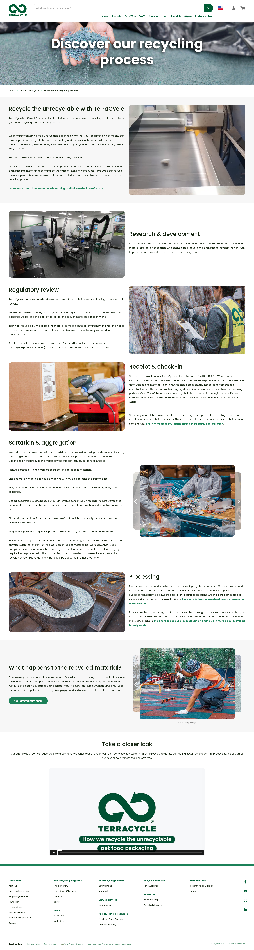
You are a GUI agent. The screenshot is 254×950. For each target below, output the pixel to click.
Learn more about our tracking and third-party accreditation (184, 423)
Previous (136, 501)
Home (12, 90)
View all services (106, 905)
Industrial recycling (107, 924)
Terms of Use (50, 944)
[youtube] (245, 891)
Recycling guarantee (18, 896)
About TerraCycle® (29, 90)
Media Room (59, 921)
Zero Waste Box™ (135, 16)
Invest (105, 16)
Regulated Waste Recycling (111, 919)
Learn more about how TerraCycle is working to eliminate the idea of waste (56, 188)
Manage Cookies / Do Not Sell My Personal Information (109, 944)
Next (239, 501)
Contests (58, 896)
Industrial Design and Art (20, 917)
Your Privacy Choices (74, 944)
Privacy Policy (33, 944)
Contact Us (194, 891)
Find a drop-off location (65, 891)
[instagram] (245, 900)
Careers (12, 923)
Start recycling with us (28, 700)
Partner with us (204, 16)
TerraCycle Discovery (153, 905)
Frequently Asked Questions (201, 886)
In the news (59, 915)
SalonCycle (104, 891)
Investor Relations (17, 912)
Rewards (57, 902)
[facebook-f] (245, 882)
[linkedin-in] (245, 909)
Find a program (61, 886)
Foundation (14, 902)
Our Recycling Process (19, 891)
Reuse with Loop (157, 16)
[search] (208, 8)
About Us (13, 886)
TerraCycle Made (152, 886)
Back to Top (15, 943)
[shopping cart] (242, 8)
